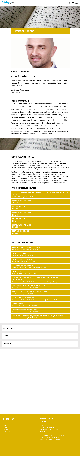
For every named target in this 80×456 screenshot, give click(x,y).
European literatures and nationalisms (26, 248)
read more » (58, 134)
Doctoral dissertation (20, 231)
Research (6, 432)
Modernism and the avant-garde (24, 266)
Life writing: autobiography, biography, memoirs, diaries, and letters (37, 316)
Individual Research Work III (22, 225)
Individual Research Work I (22, 201)
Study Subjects (9, 328)
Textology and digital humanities (24, 298)
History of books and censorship (24, 310)
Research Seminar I (19, 207)
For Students (7, 429)
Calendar (6, 336)
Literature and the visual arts (23, 260)
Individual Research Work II (22, 213)
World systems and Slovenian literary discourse (30, 292)
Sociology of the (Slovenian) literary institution (30, 286)
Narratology (17, 272)
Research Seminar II (19, 219)
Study (5, 427)
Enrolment (7, 344)
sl (66, 3)
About (5, 425)
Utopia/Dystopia (18, 304)
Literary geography (19, 254)
